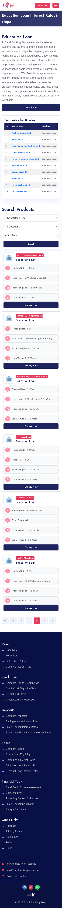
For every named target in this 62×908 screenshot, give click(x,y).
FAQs (9, 842)
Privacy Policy (14, 831)
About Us (11, 826)
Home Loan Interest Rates (20, 760)
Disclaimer (12, 837)
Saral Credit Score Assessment (23, 787)
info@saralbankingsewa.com (23, 870)
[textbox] (31, 218)
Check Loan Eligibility (18, 754)
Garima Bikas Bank (20, 172)
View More (31, 107)
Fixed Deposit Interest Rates (22, 727)
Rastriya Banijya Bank (21, 133)
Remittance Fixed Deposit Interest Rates (28, 732)
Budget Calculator (16, 809)
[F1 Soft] (31, 895)
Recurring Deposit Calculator (22, 798)
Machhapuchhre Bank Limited (26, 146)
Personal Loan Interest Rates (22, 771)
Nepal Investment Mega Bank (25, 159)
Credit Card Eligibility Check (22, 688)
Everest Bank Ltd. (20, 165)
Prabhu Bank (18, 139)
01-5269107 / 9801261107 (21, 864)
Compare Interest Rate (18, 666)
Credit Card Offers (16, 694)
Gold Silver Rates (16, 661)
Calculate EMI (14, 793)
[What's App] (37, 887)
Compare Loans (15, 749)
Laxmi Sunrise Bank (21, 152)
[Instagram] (31, 887)
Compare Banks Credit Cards (22, 683)
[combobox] (30, 218)
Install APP (42, 5)
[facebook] (25, 887)
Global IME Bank (19, 191)
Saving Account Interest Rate (22, 721)
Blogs (9, 848)
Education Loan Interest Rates (23, 765)
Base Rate (12, 650)
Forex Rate (12, 655)
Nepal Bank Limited (21, 185)
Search (31, 244)
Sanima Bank (18, 178)
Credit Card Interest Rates (20, 699)
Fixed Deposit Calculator (20, 804)
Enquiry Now (31, 305)
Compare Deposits (16, 716)
